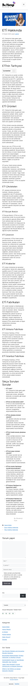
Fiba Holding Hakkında (11, 530)
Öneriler (4, 639)
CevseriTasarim (14, 679)
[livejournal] (10, 613)
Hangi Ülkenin (6, 629)
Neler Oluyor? (6, 637)
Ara (3, 593)
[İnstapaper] (7, 613)
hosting (17, 684)
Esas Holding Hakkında (11, 527)
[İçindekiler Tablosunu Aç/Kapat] (13, 71)
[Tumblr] (13, 613)
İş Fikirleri (5, 632)
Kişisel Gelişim (6, 634)
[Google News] (3, 613)
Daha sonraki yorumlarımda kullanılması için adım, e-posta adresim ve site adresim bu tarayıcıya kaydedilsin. (13, 576)
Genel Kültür (8, 525)
